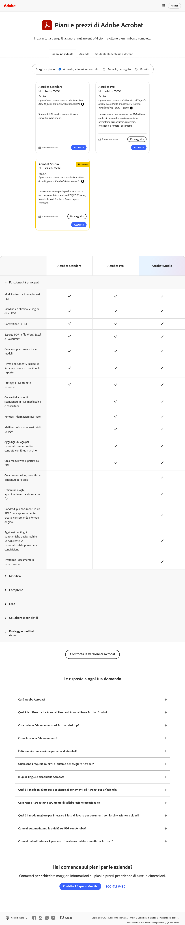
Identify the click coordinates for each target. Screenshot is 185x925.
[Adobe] (9, 5)
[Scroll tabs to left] (3, 54)
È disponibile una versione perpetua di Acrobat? (47, 751)
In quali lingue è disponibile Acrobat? (41, 777)
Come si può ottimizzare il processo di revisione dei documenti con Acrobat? (65, 841)
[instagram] (40, 918)
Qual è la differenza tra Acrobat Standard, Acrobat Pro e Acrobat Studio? (62, 712)
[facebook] (34, 918)
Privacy (132, 918)
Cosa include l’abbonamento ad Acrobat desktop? (48, 725)
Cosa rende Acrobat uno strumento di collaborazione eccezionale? (59, 802)
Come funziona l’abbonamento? (37, 738)
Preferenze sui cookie (168, 918)
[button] (163, 6)
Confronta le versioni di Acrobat (92, 654)
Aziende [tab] (84, 54)
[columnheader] (23, 282)
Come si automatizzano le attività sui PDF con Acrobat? (52, 828)
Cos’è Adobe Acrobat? (31, 699)
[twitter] (47, 918)
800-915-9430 (116, 886)
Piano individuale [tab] (62, 54)
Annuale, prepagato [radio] (119, 69)
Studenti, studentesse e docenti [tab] (114, 54)
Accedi (174, 5)
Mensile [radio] (144, 69)
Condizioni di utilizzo (147, 918)
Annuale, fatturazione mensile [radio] (80, 69)
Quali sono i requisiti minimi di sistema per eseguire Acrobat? (56, 764)
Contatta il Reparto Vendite (80, 886)
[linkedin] (53, 918)
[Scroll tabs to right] (182, 54)
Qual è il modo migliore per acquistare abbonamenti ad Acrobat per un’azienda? (67, 789)
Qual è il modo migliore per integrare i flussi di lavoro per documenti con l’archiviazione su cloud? (78, 815)
